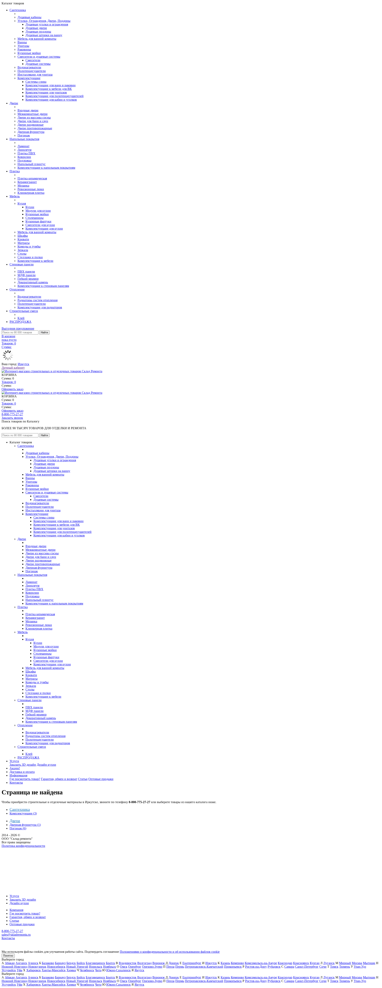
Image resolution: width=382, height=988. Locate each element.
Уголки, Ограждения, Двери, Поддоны (44, 20)
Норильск (95, 966)
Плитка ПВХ (26, 153)
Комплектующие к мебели (35, 260)
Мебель (15, 196)
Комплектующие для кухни (44, 228)
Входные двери (28, 110)
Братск (110, 963)
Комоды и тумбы (29, 246)
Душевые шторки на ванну (43, 35)
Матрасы (24, 243)
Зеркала (23, 250)
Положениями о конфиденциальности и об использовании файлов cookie (170, 951)
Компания (16, 910)
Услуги (14, 761)
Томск (334, 966)
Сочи (322, 966)
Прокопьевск (233, 966)
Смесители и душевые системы (39, 56)
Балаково (48, 963)
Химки (71, 970)
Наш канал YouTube (15, 853)
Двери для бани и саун (33, 121)
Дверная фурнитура (31, 132)
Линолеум (24, 149)
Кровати (23, 239)
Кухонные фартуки (38, 221)
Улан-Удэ (360, 966)
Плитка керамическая (32, 178)
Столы (22, 253)
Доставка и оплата (22, 771)
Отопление (17, 289)
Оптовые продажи (100, 779)
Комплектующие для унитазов (46, 92)
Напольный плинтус (32, 164)
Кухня (22, 203)
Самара (289, 966)
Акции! (15, 768)
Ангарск (21, 963)
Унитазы (23, 46)
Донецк (174, 963)
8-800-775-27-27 (12, 414)
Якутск (139, 970)
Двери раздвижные (31, 124)
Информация (18, 775)
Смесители (32, 60)
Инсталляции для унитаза (35, 74)
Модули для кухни (38, 210)
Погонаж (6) (18, 828)
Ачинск (33, 963)
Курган (315, 963)
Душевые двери (36, 28)
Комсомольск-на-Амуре (261, 963)
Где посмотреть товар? (25, 779)
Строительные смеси (24, 311)
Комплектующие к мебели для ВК (48, 89)
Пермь (179, 966)
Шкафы (23, 235)
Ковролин (24, 157)
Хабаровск (33, 970)
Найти (44, 332)
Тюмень (344, 966)
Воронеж (158, 963)
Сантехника (18, 10)
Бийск (81, 963)
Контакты (16, 782)
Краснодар (285, 963)
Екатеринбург (191, 963)
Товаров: (9, 382)
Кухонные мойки (29, 53)
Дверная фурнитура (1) (25, 824)
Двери (14, 103)
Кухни (29, 207)
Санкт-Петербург (307, 966)
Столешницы (34, 217)
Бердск (71, 963)
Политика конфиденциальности (23, 846)
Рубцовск (274, 966)
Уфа (19, 970)
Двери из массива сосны (34, 117)
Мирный (345, 963)
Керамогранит (27, 182)
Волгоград (144, 963)
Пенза (170, 966)
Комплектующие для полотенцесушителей (54, 96)
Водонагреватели (29, 67)
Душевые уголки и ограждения (46, 24)
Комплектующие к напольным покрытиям (46, 167)
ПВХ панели (26, 271)
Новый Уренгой (77, 966)
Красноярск (301, 963)
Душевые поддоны (38, 31)
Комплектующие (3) (23, 813)
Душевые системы (38, 63)
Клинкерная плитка (31, 192)
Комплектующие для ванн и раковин (50, 85)
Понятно (8, 955)
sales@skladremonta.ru (16, 934)
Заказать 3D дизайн (23, 764)
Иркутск (23, 364)
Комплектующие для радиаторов (40, 307)
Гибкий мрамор (28, 278)
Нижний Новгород (14, 966)
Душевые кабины (29, 17)
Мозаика (23, 185)
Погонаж (24, 135)
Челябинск (87, 970)
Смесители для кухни (40, 225)
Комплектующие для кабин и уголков (51, 99)
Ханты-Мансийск (54, 970)
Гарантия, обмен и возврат (59, 779)
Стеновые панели (22, 264)
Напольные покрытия (24, 139)
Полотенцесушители (32, 71)
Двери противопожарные (35, 128)
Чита (98, 970)
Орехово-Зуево (152, 966)
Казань (225, 963)
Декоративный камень (33, 282)
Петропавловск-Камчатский (204, 966)
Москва (357, 963)
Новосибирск (56, 966)
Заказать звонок (12, 417)
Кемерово (237, 963)
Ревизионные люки (31, 189)
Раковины (24, 49)
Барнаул (60, 963)
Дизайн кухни (46, 764)
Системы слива (35, 81)
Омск (123, 966)
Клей (21, 318)
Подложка (24, 160)
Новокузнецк (37, 966)
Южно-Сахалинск (118, 970)
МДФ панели (27, 275)
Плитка (15, 171)
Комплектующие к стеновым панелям (43, 286)
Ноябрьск (109, 966)
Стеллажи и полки (30, 257)
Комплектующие (29, 78)
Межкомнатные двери (33, 114)
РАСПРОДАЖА (20, 321)
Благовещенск (95, 963)
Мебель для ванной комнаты (37, 38)
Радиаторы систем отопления (37, 300)
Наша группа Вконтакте (18, 849)
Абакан (10, 963)
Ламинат (23, 146)
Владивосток (127, 963)
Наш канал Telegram (15, 856)
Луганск (329, 963)
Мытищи (369, 963)
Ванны (22, 42)
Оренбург (134, 966)
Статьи (83, 779)
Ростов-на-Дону (256, 966)
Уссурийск (9, 970)
